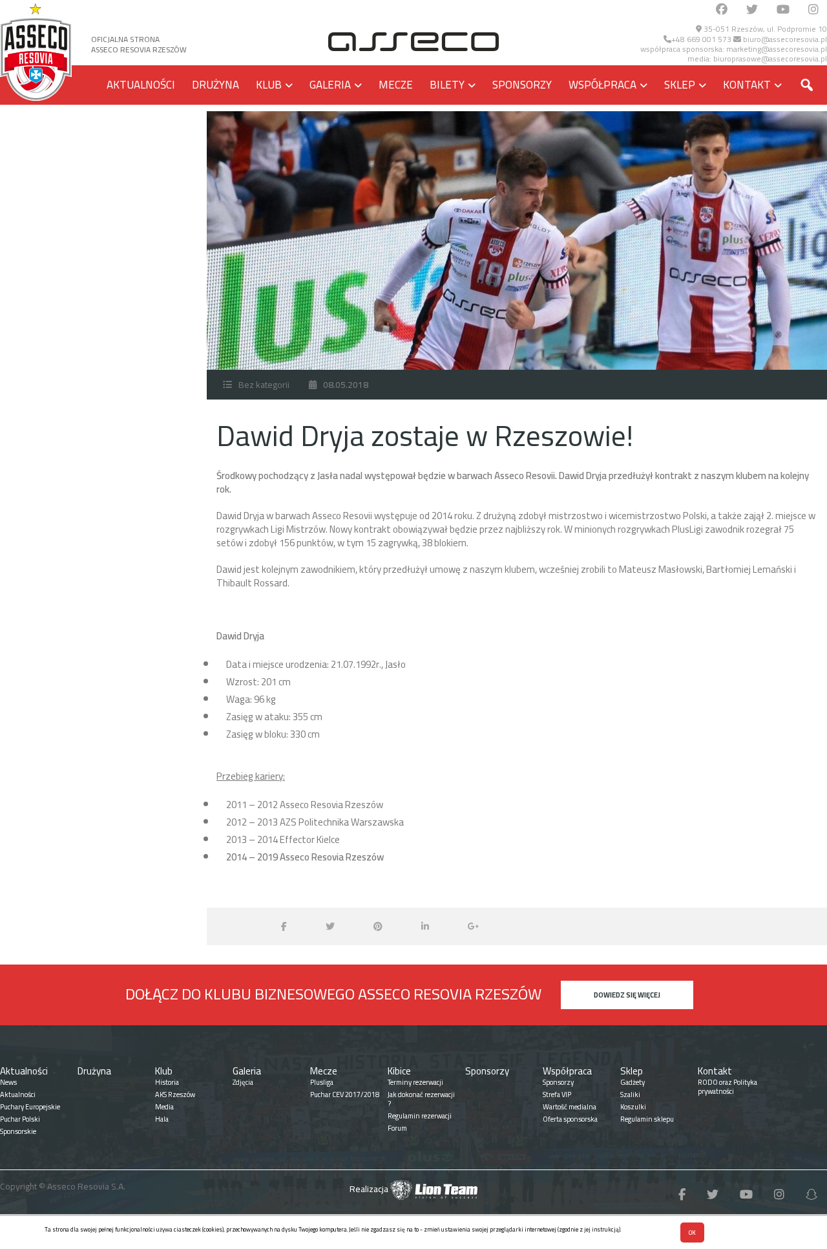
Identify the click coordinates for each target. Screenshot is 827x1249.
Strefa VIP (557, 1094)
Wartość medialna (569, 1106)
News (8, 1082)
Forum (397, 1128)
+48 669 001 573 (701, 39)
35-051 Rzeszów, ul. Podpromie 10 (764, 28)
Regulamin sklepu (647, 1119)
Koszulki (633, 1106)
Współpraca (602, 84)
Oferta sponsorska (570, 1119)
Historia (167, 1082)
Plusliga (321, 1082)
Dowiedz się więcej (627, 994)
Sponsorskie (18, 1131)
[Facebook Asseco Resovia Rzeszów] (721, 10)
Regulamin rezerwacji (420, 1115)
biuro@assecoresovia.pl (784, 39)
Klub (269, 84)
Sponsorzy (522, 84)
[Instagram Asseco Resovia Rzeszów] (813, 10)
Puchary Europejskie (30, 1106)
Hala (162, 1119)
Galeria (330, 84)
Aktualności (141, 84)
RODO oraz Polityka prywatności (727, 1087)
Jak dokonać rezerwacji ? (421, 1099)
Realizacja (370, 1188)
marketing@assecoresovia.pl (776, 48)
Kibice (399, 1071)
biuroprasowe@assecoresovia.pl (770, 58)
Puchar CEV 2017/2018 (344, 1094)
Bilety (447, 84)
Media (164, 1106)
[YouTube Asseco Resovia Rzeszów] (783, 10)
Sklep (679, 84)
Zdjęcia (243, 1082)
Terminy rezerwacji (415, 1082)
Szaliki (630, 1094)
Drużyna (215, 84)
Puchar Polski (20, 1119)
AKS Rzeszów (175, 1094)
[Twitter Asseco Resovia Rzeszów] (752, 10)
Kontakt (747, 84)
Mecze (396, 84)
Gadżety (632, 1082)
